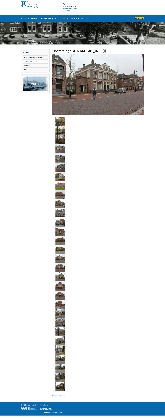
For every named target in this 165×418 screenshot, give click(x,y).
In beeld (63, 18)
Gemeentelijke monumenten (34, 57)
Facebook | (48, 412)
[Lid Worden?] (35, 83)
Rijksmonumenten (31, 61)
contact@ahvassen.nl (70, 8)
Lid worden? (139, 18)
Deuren (26, 69)
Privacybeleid (57, 412)
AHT (56, 18)
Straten (27, 65)
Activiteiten (32, 18)
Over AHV (73, 18)
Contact (84, 18)
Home (23, 18)
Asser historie (46, 18)
